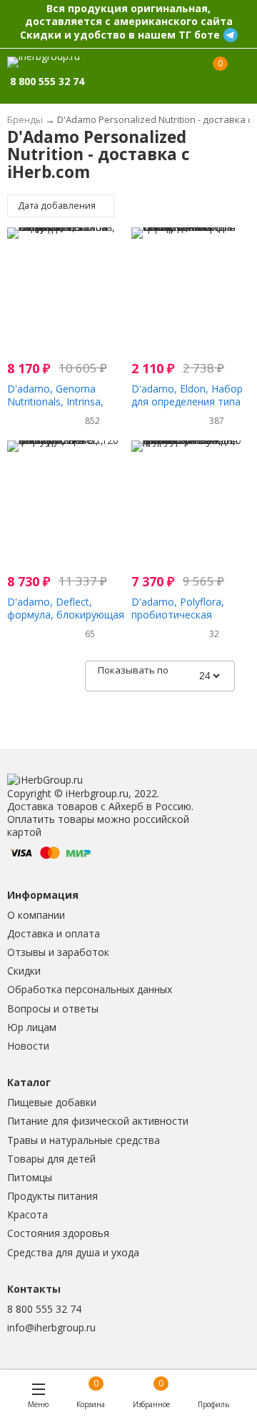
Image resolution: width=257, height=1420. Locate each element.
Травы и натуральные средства (83, 1140)
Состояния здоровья (58, 1233)
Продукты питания (52, 1196)
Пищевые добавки (51, 1102)
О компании (36, 915)
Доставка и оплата (53, 933)
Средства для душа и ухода (73, 1252)
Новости (28, 1045)
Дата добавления (58, 205)
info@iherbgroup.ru (51, 1327)
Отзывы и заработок (58, 952)
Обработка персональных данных (89, 989)
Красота (27, 1214)
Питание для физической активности (97, 1121)
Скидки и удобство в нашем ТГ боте (120, 34)
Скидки (24, 970)
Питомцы (29, 1177)
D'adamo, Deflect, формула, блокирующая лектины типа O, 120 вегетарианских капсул (65, 621)
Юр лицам (31, 1027)
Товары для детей (51, 1158)
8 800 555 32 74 (44, 1309)
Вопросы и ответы (53, 1008)
